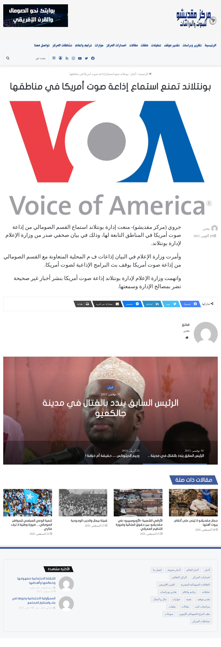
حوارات (99, 45)
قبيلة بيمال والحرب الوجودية (89, 520)
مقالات (133, 45)
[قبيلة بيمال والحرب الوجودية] (82, 502)
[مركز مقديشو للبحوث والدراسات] (196, 19)
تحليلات (156, 45)
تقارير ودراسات (192, 45)
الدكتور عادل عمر (43, 607)
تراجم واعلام (83, 45)
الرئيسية (210, 45)
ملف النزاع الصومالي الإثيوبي (194, 613)
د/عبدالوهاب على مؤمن (40, 587)
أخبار (133, 74)
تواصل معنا (41, 45)
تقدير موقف (172, 45)
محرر (206, 228)
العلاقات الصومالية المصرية (195, 584)
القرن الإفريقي (167, 584)
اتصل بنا (157, 569)
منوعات (169, 613)
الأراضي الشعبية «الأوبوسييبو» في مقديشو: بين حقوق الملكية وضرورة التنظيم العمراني (139, 524)
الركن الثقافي (179, 577)
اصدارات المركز (116, 45)
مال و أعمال (159, 599)
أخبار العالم (192, 569)
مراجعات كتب (202, 606)
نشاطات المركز (62, 45)
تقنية (188, 599)
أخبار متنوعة (173, 569)
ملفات (144, 45)
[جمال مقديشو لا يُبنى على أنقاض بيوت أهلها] (193, 502)
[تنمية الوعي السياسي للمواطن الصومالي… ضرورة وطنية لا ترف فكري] (27, 502)
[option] (110, 411)
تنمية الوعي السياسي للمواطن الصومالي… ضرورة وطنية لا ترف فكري (31, 524)
